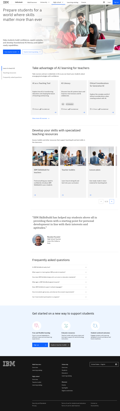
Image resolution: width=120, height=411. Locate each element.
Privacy (34, 406)
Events (64, 385)
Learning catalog (37, 370)
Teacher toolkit (36, 382)
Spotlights (65, 388)
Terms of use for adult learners (71, 406)
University (43, 2)
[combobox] (104, 364)
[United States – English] (104, 2)
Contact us (94, 403)
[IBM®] (6, 2)
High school (57, 2)
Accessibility (95, 406)
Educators (65, 373)
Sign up (116, 2)
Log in (109, 2)
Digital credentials (67, 390)
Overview (35, 367)
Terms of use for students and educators (74, 403)
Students (64, 370)
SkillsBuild (18, 2)
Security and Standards (39, 403)
